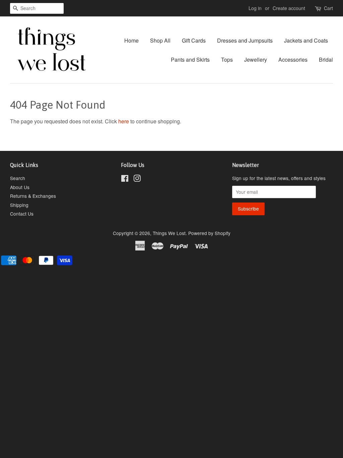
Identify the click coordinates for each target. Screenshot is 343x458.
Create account (289, 8)
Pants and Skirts (190, 59)
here (123, 121)
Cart (328, 8)
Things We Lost (169, 233)
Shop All (160, 40)
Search (17, 178)
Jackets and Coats (306, 40)
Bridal (326, 59)
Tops (227, 59)
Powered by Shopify (209, 233)
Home (131, 40)
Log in (255, 8)
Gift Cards (194, 40)
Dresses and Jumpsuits (245, 40)
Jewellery (255, 59)
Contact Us (21, 213)
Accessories (292, 59)
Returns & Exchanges (33, 195)
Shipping (19, 205)
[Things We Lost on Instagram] (137, 179)
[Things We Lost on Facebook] (125, 179)
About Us (19, 187)
